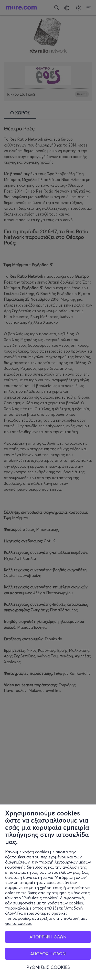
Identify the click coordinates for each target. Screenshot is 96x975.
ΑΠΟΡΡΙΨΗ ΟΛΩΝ (48, 936)
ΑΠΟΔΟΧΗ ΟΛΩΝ (48, 953)
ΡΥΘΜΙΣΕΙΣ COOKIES (48, 967)
